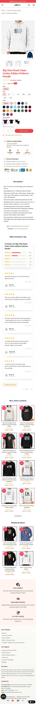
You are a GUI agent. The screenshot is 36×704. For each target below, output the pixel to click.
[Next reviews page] (31, 389)
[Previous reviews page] (23, 389)
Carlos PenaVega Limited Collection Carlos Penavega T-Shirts (9, 424)
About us (4, 633)
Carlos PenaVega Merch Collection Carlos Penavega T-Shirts (9, 452)
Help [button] (33, 701)
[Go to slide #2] (18, 63)
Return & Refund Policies (8, 655)
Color (4, 100)
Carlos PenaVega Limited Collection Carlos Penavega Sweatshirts (9, 479)
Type (4, 86)
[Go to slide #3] (27, 63)
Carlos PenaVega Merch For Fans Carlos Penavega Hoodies (26, 452)
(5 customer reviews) (15, 80)
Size (4, 91)
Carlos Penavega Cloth (14, 10)
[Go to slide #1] (9, 63)
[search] (29, 5)
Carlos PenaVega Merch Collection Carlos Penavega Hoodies (9, 569)
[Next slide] (32, 37)
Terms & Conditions (7, 635)
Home (3, 10)
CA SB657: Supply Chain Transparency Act (13, 642)
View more (18, 516)
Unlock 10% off (3, 696)
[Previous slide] (4, 37)
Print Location (6, 117)
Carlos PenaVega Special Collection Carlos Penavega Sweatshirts (27, 424)
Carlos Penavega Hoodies (9, 13)
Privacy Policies (6, 638)
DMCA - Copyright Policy (8, 640)
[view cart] (34, 5)
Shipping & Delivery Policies (9, 650)
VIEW (9, 419)
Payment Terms (6, 652)
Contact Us (5, 657)
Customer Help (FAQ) (7, 659)
